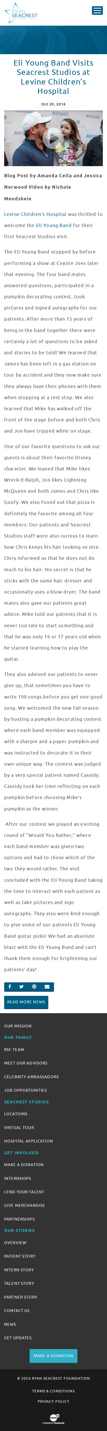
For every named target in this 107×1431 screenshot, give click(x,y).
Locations (16, 1114)
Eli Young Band (54, 225)
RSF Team (14, 1049)
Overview (15, 1242)
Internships (17, 1178)
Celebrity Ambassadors (31, 1077)
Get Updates (18, 1338)
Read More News (26, 1002)
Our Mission (18, 1026)
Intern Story (19, 1270)
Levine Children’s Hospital (35, 214)
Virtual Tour (19, 1127)
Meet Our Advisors (26, 1063)
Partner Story (20, 1297)
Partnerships (19, 1219)
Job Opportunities (25, 1090)
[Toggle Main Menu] (97, 10)
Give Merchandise (24, 1205)
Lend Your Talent (24, 1192)
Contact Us (17, 1310)
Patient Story (20, 1256)
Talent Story (19, 1283)
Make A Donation (24, 1164)
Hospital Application (28, 1141)
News (10, 1324)
